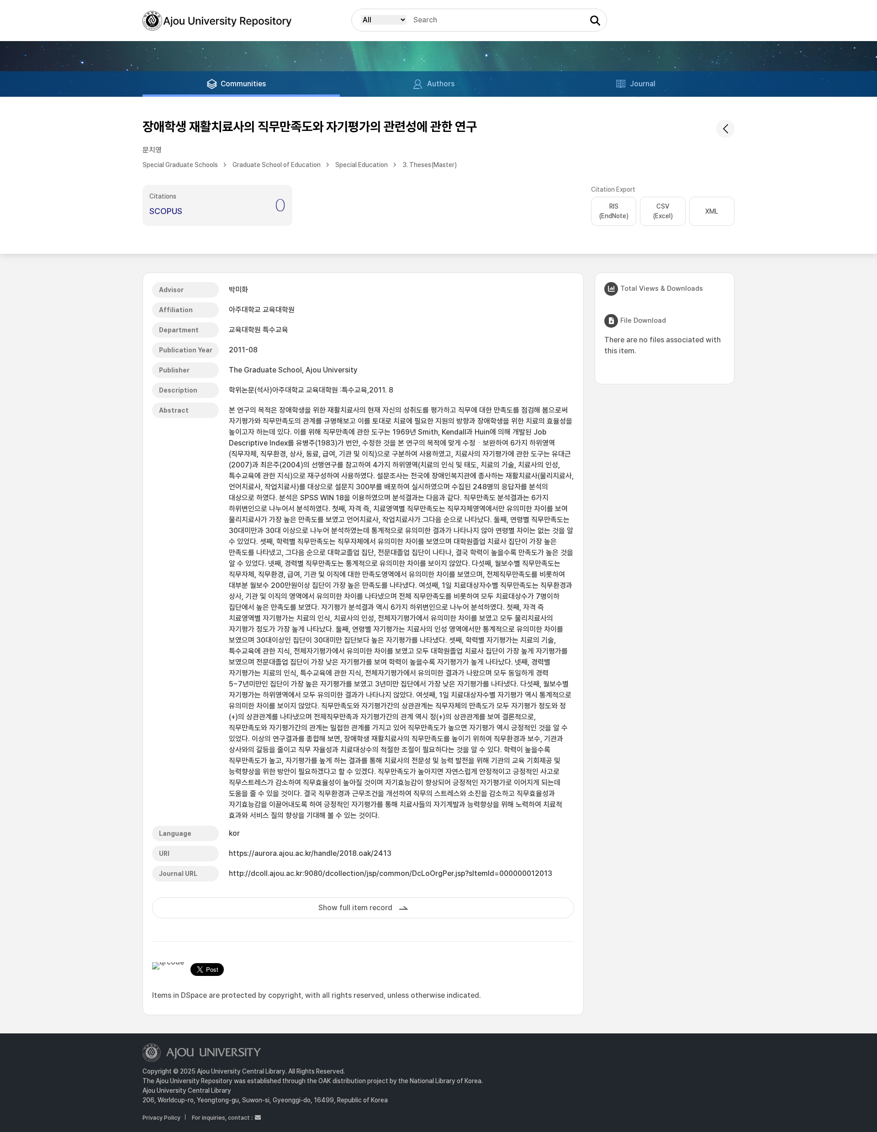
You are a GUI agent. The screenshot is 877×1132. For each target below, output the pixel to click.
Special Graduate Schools (180, 164)
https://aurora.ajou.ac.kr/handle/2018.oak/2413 (310, 853)
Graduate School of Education (276, 164)
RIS (614, 211)
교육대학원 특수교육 (258, 329)
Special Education (361, 164)
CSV (663, 211)
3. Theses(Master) (429, 164)
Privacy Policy (161, 1117)
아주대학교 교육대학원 (262, 309)
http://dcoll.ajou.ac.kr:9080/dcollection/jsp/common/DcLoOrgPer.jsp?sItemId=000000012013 (390, 873)
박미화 (238, 289)
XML (711, 211)
